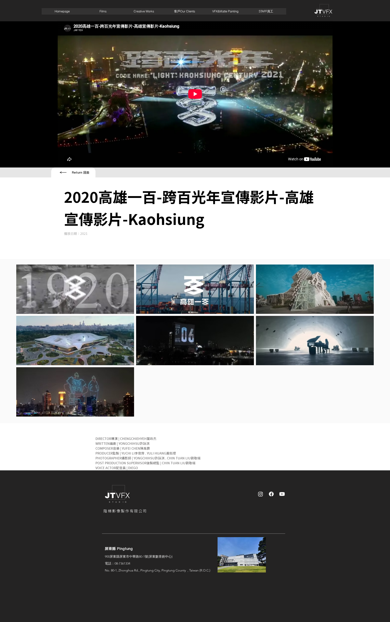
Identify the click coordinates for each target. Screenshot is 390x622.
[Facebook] (271, 494)
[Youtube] (282, 494)
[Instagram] (260, 494)
